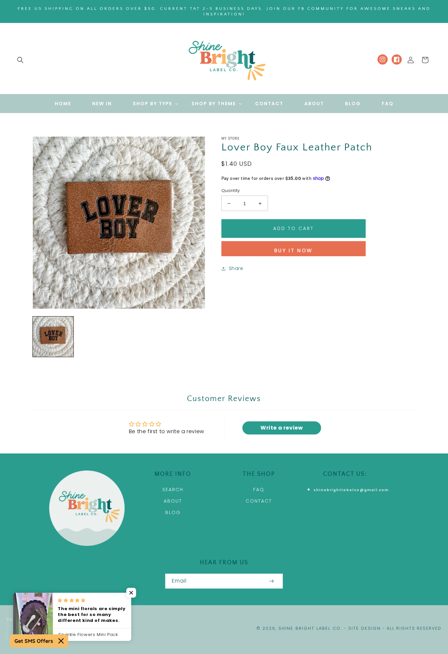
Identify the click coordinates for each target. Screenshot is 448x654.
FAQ (258, 489)
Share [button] (236, 268)
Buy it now (293, 250)
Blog (173, 512)
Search (172, 489)
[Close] (61, 641)
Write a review (281, 428)
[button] (20, 60)
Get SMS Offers (33, 641)
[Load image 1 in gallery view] (53, 337)
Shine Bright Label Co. (310, 628)
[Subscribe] (271, 581)
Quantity (230, 190)
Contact (259, 501)
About (173, 501)
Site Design (364, 628)
